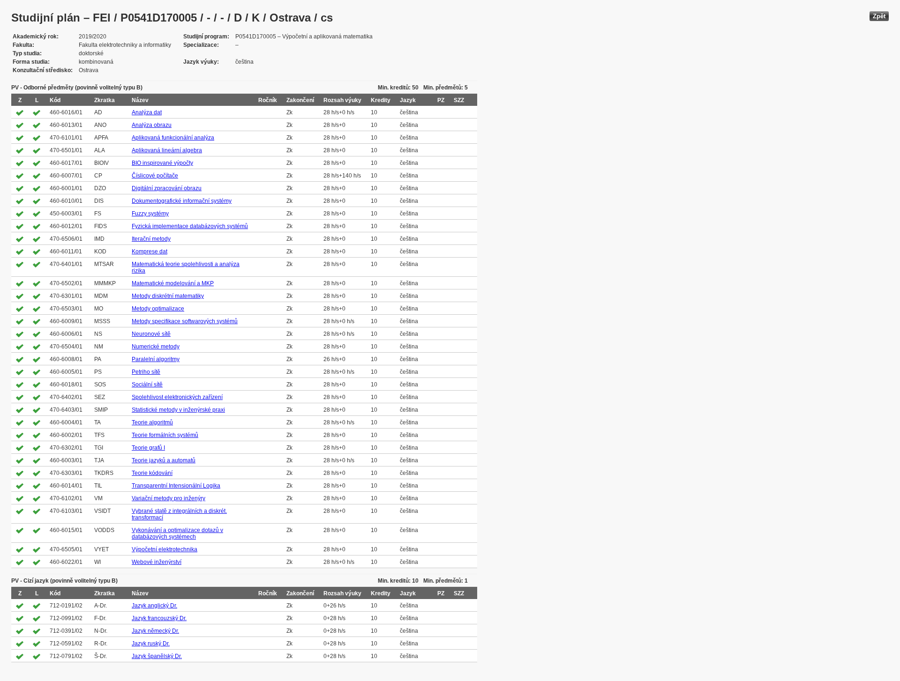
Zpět (879, 16)
